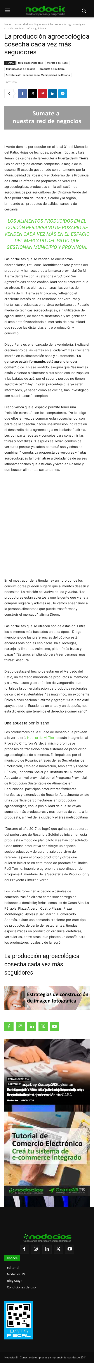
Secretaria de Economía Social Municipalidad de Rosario (38, 75)
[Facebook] (22, 93)
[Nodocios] (45, 11)
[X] (32, 93)
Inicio (7, 24)
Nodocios (12, 1100)
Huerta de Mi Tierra (42, 738)
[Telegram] (62, 93)
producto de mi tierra (52, 68)
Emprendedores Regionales (30, 24)
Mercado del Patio (57, 62)
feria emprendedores (30, 62)
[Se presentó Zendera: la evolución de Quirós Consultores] (47, 1202)
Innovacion (14, 1084)
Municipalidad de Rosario (20, 68)
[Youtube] (54, 1026)
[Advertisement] (47, 525)
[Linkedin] (52, 93)
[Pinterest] (42, 93)
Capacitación (16, 1079)
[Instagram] (20, 1026)
